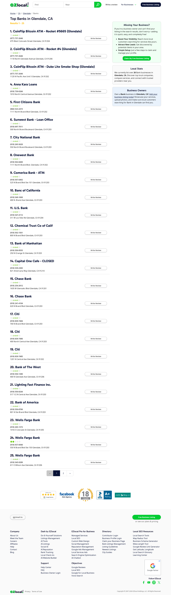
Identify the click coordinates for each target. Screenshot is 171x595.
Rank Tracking (47, 552)
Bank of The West (28, 367)
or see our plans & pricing (146, 521)
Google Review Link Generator (146, 546)
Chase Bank (23, 279)
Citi (16, 314)
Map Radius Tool (140, 538)
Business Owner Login (50, 573)
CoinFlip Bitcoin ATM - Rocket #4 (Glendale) (45, 49)
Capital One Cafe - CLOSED (34, 261)
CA (19, 13)
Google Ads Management (83, 549)
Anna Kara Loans (25, 84)
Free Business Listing (146, 517)
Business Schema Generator (145, 541)
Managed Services (80, 535)
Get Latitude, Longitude (143, 549)
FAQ (42, 570)
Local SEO (76, 538)
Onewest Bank (23, 155)
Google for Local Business (83, 573)
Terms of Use (37, 591)
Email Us (18, 517)
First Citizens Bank (26, 102)
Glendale (27, 13)
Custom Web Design (80, 541)
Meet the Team (16, 538)
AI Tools (44, 541)
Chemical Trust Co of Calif (34, 226)
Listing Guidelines (110, 546)
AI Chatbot (76, 558)
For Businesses (127, 4)
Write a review (111, 4)
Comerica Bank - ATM (29, 173)
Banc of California (27, 190)
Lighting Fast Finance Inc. (33, 385)
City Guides (107, 552)
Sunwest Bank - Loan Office (33, 120)
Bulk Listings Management (114, 544)
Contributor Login (110, 535)
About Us (14, 535)
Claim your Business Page (113, 541)
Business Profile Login (112, 538)
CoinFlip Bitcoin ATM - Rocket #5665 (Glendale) (47, 31)
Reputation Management (83, 546)
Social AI (44, 546)
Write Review (96, 38)
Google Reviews (79, 567)
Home (12, 13)
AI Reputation (47, 549)
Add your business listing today (135, 95)
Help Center (46, 567)
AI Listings (45, 544)
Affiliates (14, 544)
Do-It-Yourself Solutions (51, 535)
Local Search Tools (141, 535)
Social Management (80, 544)
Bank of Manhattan (28, 243)
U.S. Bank (21, 208)
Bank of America (27, 402)
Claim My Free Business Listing (136, 58)
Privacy (27, 591)
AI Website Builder (49, 558)
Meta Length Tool (140, 544)
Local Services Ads (79, 552)
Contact (13, 549)
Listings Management (50, 538)
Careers (13, 541)
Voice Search (77, 575)
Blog (12, 552)
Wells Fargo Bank (27, 420)
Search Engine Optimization (84, 555)
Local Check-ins (47, 555)
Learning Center (140, 555)
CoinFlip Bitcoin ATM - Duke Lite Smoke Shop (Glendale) (54, 67)
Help (12, 546)
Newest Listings (109, 549)
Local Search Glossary (142, 552)
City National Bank (26, 137)
